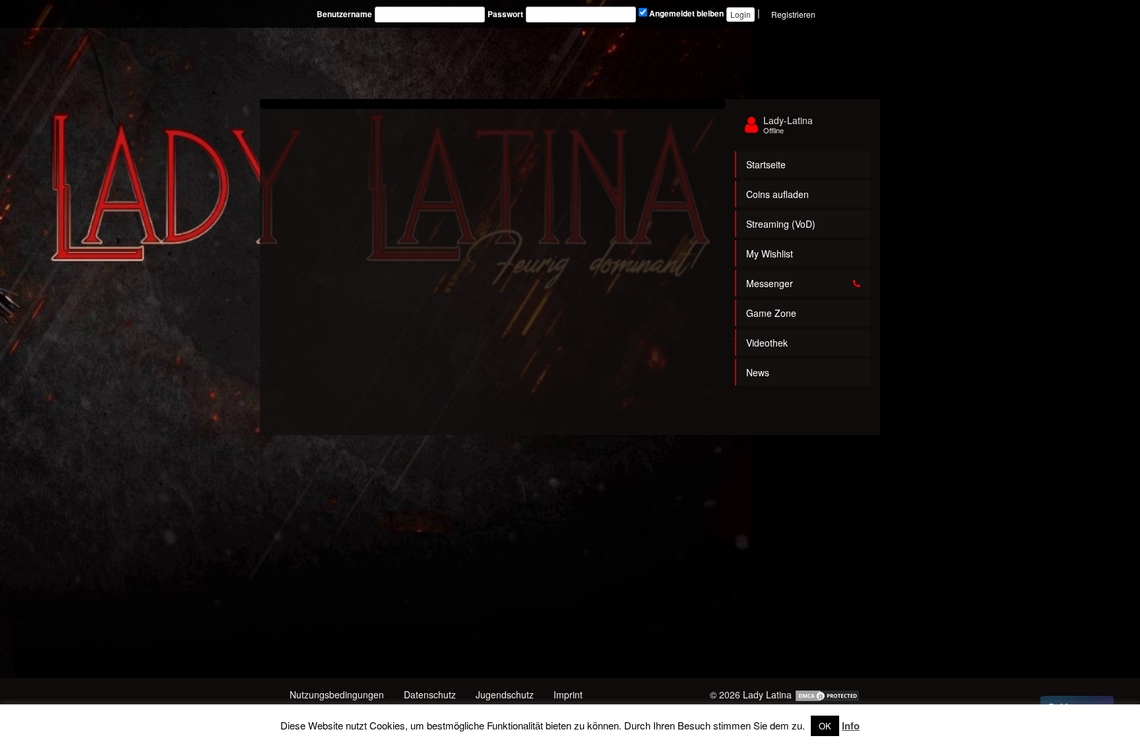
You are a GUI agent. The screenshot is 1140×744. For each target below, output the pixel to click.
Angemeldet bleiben (685, 13)
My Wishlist (769, 253)
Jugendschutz (505, 694)
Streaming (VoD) (780, 223)
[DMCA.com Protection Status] (827, 694)
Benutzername (344, 14)
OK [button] (825, 726)
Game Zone (771, 313)
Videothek (767, 342)
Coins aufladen (777, 194)
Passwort (505, 14)
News (757, 372)
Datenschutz (430, 694)
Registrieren (793, 14)
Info (851, 725)
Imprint (568, 694)
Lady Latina (767, 694)
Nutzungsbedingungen (337, 694)
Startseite (766, 164)
